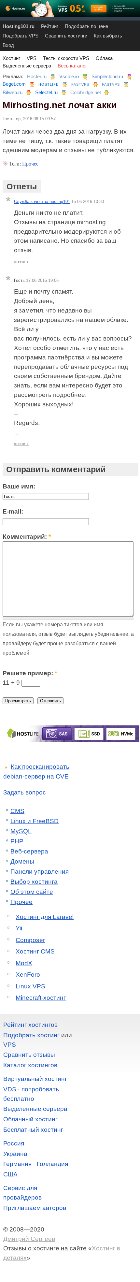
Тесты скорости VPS (66, 58)
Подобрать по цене (86, 26)
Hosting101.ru (19, 26)
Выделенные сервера (27, 65)
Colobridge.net (85, 92)
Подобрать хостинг (31, 1035)
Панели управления (39, 871)
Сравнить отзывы (29, 1054)
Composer (30, 940)
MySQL (21, 831)
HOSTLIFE (48, 84)
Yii (19, 928)
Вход (8, 45)
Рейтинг (49, 26)
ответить (21, 261)
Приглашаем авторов (34, 1207)
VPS (31, 58)
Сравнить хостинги (66, 35)
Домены (22, 861)
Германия (17, 1163)
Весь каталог (72, 65)
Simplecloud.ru (107, 76)
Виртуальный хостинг (35, 1078)
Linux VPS (30, 986)
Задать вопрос (24, 792)
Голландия (52, 1163)
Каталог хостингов (30, 1065)
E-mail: (13, 511)
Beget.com (14, 84)
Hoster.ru (37, 76)
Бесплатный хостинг (33, 1129)
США (10, 1174)
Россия (13, 1143)
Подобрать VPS (20, 35)
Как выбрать (108, 35)
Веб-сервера (29, 851)
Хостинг (11, 58)
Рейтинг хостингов (30, 1024)
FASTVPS (80, 84)
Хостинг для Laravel (45, 916)
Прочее (30, 164)
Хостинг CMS (35, 951)
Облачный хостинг (30, 1119)
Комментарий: (27, 536)
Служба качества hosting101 (42, 201)
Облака (104, 58)
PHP (16, 841)
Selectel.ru (46, 92)
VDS (9, 1089)
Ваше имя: (19, 486)
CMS (17, 811)
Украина (15, 1153)
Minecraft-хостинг (41, 997)
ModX (24, 963)
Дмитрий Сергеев (29, 1238)
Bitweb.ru (12, 92)
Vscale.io (69, 76)
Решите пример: (30, 673)
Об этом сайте (31, 891)
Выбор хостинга (34, 881)
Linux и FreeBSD (34, 821)
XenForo (28, 974)
